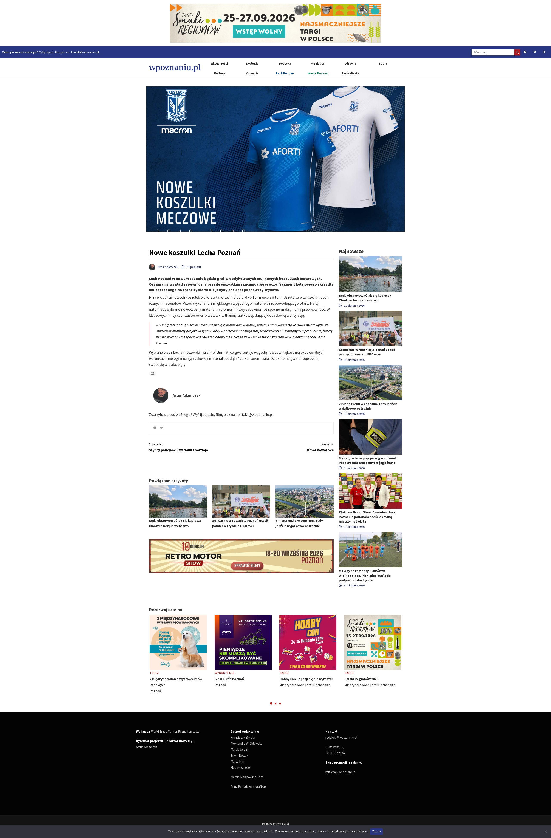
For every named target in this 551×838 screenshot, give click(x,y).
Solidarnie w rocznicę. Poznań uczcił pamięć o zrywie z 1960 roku (367, 351)
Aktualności (219, 63)
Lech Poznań (285, 73)
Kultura (219, 73)
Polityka (285, 63)
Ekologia (252, 63)
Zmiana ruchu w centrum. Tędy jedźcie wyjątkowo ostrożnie (368, 406)
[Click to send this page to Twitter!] (161, 428)
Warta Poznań (318, 73)
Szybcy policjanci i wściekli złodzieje (178, 447)
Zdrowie (350, 63)
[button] (271, 703)
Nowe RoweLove (320, 447)
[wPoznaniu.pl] (175, 68)
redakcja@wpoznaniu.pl (341, 737)
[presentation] (152, 660)
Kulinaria (252, 73)
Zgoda (376, 831)
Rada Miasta (350, 73)
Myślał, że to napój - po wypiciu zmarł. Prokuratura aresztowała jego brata (368, 460)
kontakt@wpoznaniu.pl (85, 52)
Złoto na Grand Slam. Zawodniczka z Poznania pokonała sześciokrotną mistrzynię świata (367, 516)
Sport (383, 63)
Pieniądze (318, 63)
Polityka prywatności (275, 824)
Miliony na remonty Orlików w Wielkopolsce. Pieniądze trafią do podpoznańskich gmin (365, 575)
